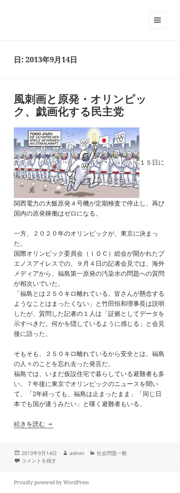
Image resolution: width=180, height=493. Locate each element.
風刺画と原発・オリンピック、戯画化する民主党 (80, 105)
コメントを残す (39, 460)
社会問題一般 (112, 453)
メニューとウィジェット (157, 28)
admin (76, 453)
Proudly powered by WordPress (51, 482)
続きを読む (34, 423)
